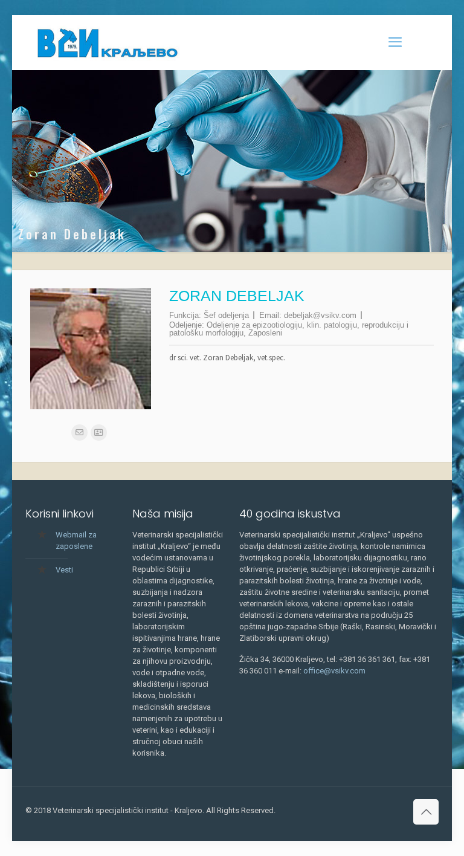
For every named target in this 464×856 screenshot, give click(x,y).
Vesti (64, 569)
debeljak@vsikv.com (320, 315)
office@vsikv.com (334, 670)
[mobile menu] (395, 42)
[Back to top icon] (426, 812)
